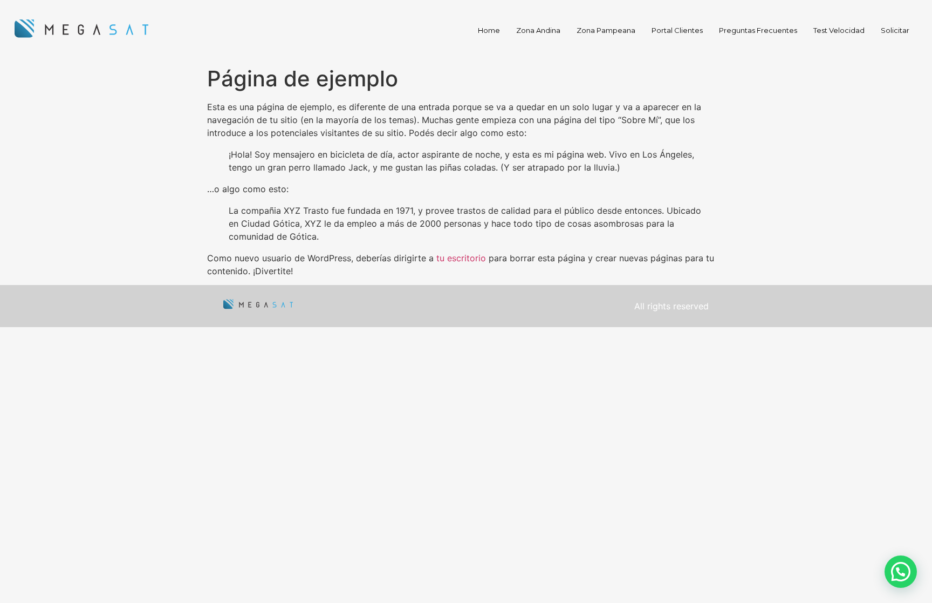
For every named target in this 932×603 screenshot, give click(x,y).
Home (489, 30)
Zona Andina (538, 30)
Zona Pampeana (606, 30)
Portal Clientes (677, 30)
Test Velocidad (839, 30)
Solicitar (895, 30)
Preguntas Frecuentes (758, 30)
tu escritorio (461, 258)
